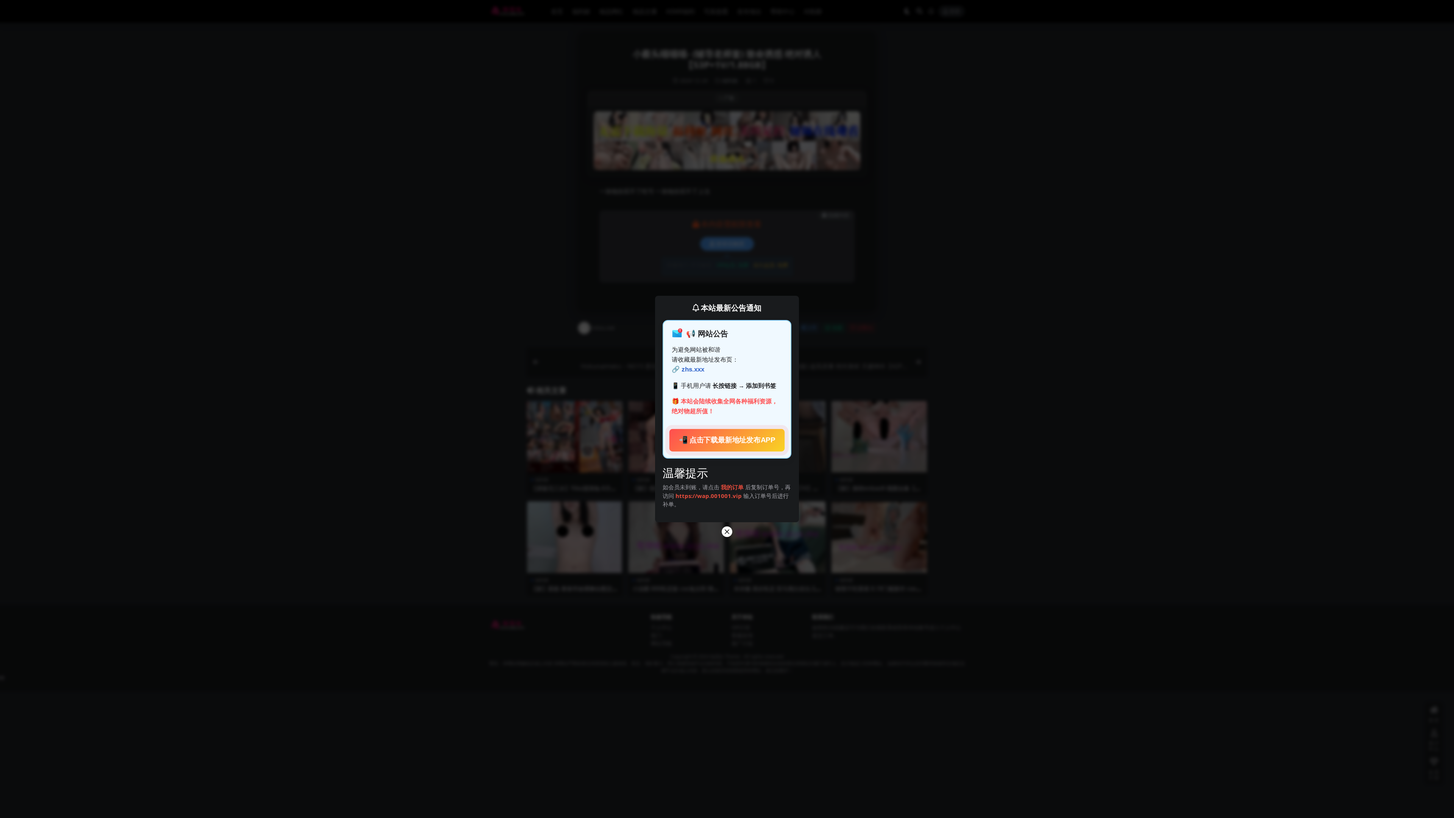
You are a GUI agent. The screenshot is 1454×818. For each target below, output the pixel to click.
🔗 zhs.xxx (688, 369)
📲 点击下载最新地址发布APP (727, 440)
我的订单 (732, 487)
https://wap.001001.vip (709, 496)
